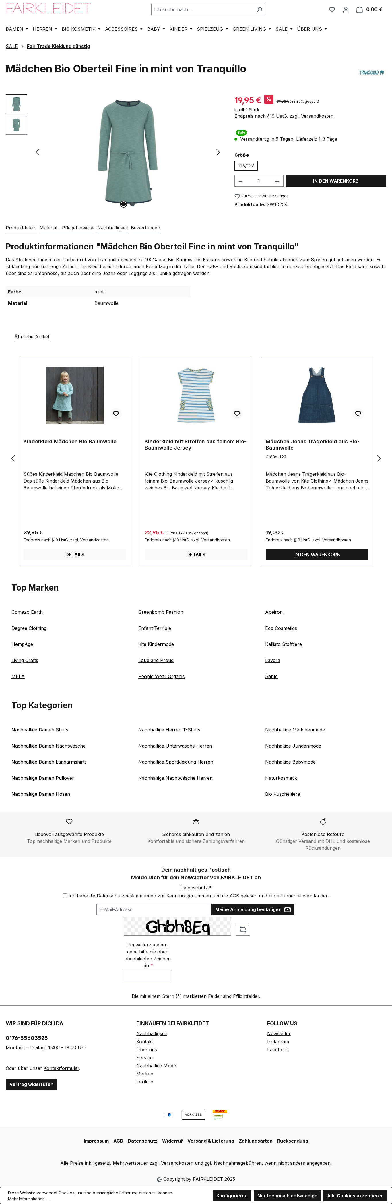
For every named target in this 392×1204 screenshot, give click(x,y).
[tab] (21, 228)
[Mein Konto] (346, 9)
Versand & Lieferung (210, 1141)
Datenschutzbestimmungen (126, 896)
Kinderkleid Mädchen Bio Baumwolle (70, 441)
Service (144, 1057)
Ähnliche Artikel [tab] (31, 337)
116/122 (246, 166)
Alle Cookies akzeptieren (355, 1196)
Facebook (278, 1049)
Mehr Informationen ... (28, 1198)
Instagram (278, 1041)
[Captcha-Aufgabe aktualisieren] (243, 930)
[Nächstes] (218, 152)
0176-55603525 (27, 1038)
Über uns (146, 1049)
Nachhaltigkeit (151, 1033)
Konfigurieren (232, 1196)
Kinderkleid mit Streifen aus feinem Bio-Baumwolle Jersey (196, 444)
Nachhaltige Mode (156, 1065)
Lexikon (144, 1082)
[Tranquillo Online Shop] (372, 73)
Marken (144, 1074)
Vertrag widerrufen (31, 1084)
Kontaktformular (61, 1068)
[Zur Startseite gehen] (49, 8)
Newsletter (279, 1033)
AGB (234, 896)
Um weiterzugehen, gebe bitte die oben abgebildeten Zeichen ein (148, 955)
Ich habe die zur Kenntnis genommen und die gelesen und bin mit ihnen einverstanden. (199, 896)
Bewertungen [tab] (145, 228)
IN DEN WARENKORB (336, 181)
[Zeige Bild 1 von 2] (123, 204)
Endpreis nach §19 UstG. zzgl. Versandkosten (283, 116)
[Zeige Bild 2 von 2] (132, 204)
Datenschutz (143, 1141)
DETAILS (74, 555)
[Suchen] (259, 9)
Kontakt (144, 1041)
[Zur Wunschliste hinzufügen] (116, 413)
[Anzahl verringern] (240, 181)
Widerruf (172, 1141)
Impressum (96, 1141)
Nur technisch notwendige (287, 1196)
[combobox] (202, 9)
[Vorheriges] (37, 152)
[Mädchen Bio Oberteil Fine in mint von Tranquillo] (128, 151)
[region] (114, 151)
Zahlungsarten (256, 1141)
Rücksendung (292, 1141)
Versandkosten (177, 1163)
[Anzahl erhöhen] (277, 181)
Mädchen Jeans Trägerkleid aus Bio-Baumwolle (313, 444)
